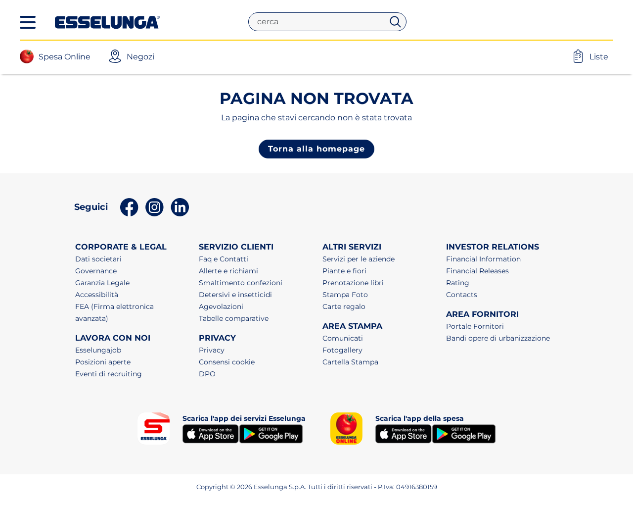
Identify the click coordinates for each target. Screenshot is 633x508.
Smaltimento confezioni (240, 282)
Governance (96, 270)
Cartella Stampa (350, 361)
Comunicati (342, 338)
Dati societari (98, 258)
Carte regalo (343, 306)
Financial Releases (477, 270)
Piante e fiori (344, 270)
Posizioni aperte (103, 361)
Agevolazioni (221, 306)
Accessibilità (96, 294)
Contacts (461, 294)
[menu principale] (28, 22)
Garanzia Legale (102, 282)
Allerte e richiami (228, 270)
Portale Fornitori (475, 326)
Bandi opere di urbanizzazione (498, 338)
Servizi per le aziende (358, 258)
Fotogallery (342, 350)
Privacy (212, 350)
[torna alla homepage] (107, 21)
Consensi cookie (227, 361)
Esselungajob (98, 350)
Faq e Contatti (223, 258)
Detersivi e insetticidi (235, 294)
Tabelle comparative (234, 318)
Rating (457, 282)
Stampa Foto (345, 294)
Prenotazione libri (353, 282)
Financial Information (483, 258)
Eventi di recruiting (108, 373)
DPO (207, 373)
